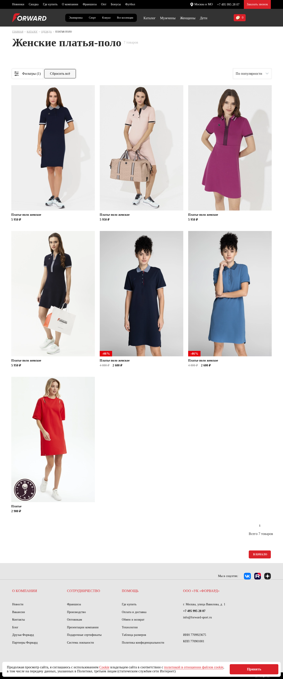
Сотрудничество (83, 591)
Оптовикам (74, 619)
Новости (17, 604)
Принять (254, 669)
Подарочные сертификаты (84, 635)
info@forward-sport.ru (197, 617)
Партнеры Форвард (25, 642)
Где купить (50, 4)
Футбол (130, 4)
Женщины (187, 18)
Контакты (18, 619)
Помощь (130, 591)
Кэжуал (106, 17)
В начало (260, 554)
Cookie (104, 667)
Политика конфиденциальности (143, 642)
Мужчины (168, 18)
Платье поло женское (26, 214)
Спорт (92, 17)
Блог (15, 627)
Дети (203, 18)
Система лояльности (80, 642)
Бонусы (116, 4)
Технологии (130, 627)
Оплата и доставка (134, 612)
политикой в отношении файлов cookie (193, 667)
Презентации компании (83, 627)
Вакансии (18, 612)
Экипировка (75, 17)
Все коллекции (125, 17)
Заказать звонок (257, 4)
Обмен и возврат (133, 619)
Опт (103, 4)
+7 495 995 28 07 (228, 4)
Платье (16, 506)
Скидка (33, 4)
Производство (76, 612)
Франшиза (90, 4)
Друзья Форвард (23, 635)
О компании (70, 4)
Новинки (18, 4)
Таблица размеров (134, 635)
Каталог (149, 18)
